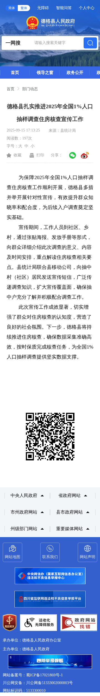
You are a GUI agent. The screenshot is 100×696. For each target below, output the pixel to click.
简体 (11, 8)
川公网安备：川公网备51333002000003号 (38, 683)
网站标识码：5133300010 (24, 691)
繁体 (24, 8)
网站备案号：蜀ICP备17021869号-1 (33, 675)
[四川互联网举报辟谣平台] (50, 662)
